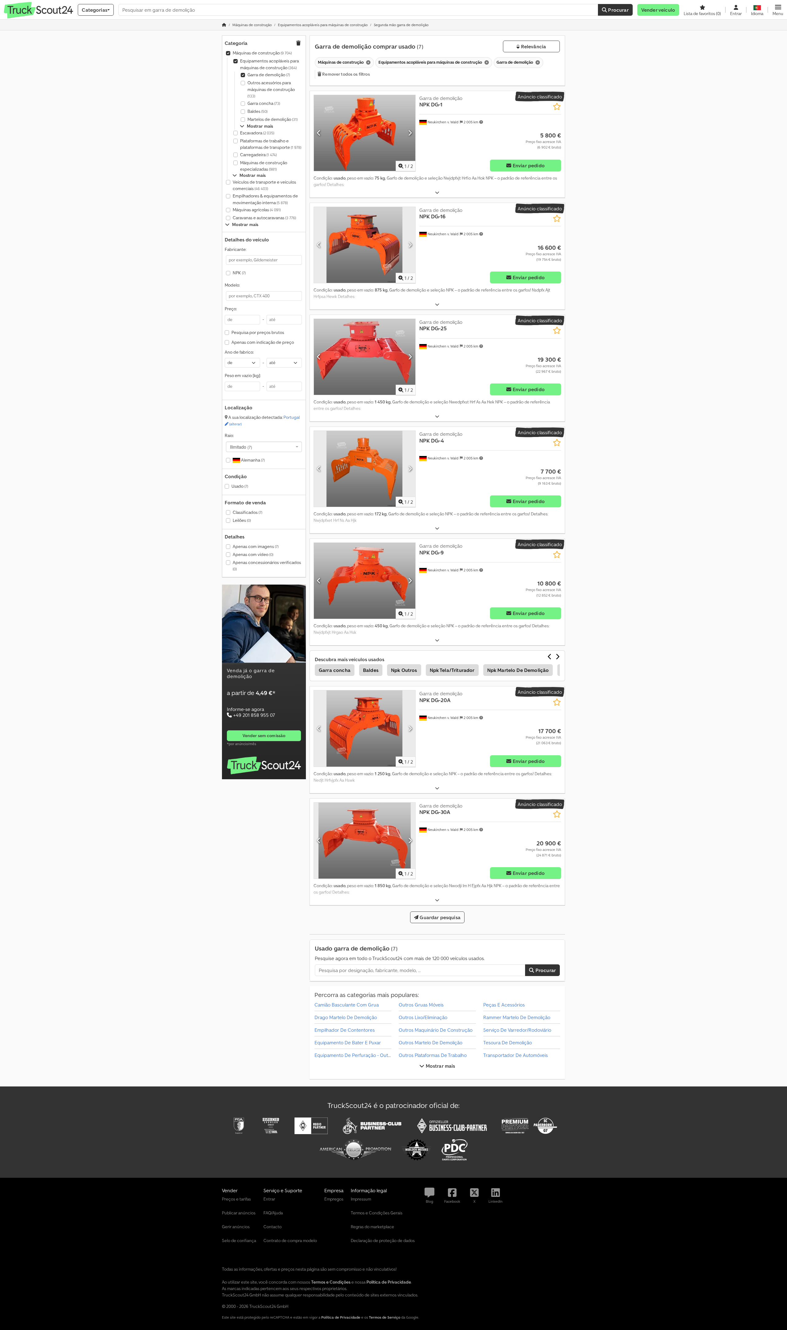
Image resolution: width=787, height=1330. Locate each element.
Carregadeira (258, 154)
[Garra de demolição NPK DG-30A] (364, 841)
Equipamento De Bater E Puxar (347, 1042)
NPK (239, 273)
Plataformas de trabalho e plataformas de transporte (270, 144)
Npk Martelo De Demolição (518, 670)
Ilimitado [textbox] (241, 447)
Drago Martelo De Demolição (345, 1017)
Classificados (247, 512)
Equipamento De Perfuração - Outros (354, 1055)
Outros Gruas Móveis (421, 1005)
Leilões (242, 520)
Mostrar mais (440, 1066)
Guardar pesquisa (439, 917)
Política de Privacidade (340, 1317)
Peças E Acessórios (504, 1005)
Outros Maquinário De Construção (436, 1030)
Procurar (617, 10)
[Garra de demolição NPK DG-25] (364, 357)
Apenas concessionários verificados (267, 566)
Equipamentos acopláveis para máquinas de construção (269, 64)
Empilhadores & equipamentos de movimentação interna (265, 199)
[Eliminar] (368, 62)
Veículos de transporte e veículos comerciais (264, 185)
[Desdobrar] (437, 192)
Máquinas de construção (262, 53)
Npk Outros (404, 670)
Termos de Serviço (384, 1317)
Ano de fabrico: (239, 352)
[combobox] (264, 447)
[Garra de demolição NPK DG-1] (364, 133)
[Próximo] (410, 133)
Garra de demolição (268, 74)
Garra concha (263, 103)
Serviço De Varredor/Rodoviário (517, 1030)
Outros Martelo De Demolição (430, 1042)
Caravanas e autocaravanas (264, 217)
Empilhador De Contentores (344, 1030)
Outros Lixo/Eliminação (423, 1017)
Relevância (533, 46)
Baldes (257, 111)
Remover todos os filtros (345, 74)
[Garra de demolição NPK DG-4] (364, 469)
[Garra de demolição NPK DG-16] (364, 245)
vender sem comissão (264, 735)
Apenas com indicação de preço (262, 342)
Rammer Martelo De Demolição (516, 1017)
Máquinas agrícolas (257, 209)
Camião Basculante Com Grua (346, 1005)
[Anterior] (319, 133)
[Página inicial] (224, 24)
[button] (778, 10)
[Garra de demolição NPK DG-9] (364, 581)
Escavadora (257, 133)
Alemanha (252, 460)
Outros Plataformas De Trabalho (433, 1055)
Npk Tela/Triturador (452, 670)
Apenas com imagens (256, 546)
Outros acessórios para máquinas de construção (271, 89)
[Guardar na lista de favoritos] (557, 106)
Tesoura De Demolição (507, 1042)
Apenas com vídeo (253, 554)
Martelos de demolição (272, 119)
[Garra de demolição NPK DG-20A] (364, 728)
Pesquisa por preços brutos (257, 332)
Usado (239, 486)
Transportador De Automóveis (515, 1055)
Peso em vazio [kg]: (243, 375)
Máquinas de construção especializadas (263, 166)
